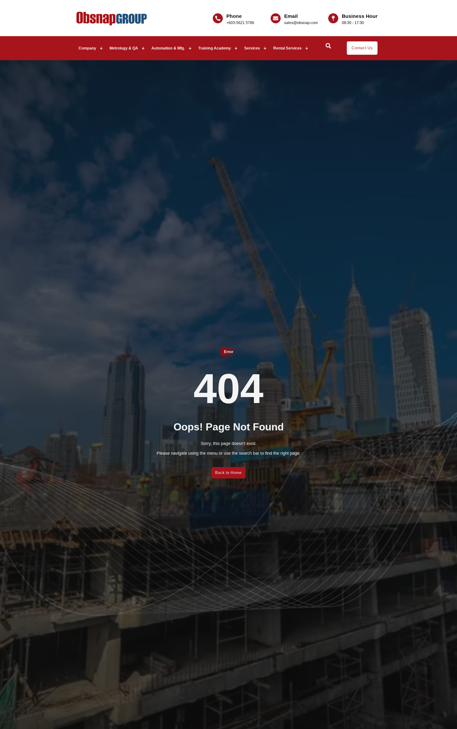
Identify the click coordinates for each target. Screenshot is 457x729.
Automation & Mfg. (168, 48)
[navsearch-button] (328, 47)
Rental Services (287, 48)
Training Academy (214, 48)
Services (252, 48)
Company (87, 48)
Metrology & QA (123, 48)
